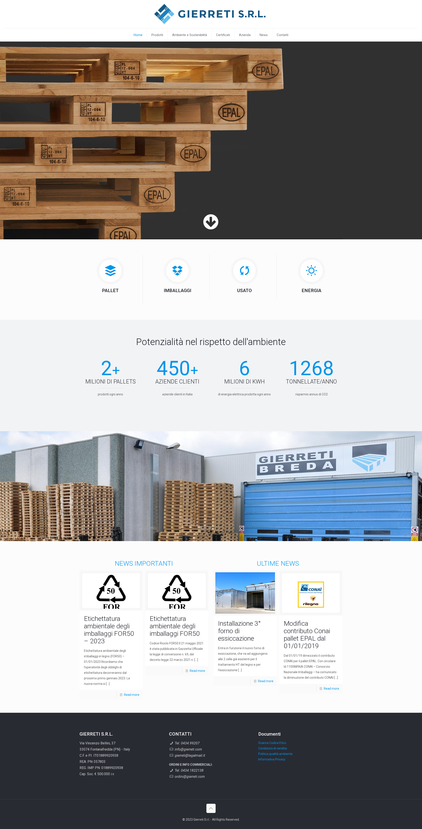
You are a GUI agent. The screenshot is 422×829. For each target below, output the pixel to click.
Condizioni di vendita (272, 748)
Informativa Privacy (271, 759)
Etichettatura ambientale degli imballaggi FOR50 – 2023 (109, 630)
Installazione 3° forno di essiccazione (239, 631)
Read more (131, 694)
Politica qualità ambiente (275, 754)
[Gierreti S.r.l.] (210, 14)
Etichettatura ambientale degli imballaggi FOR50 (175, 626)
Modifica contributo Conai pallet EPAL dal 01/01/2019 (307, 635)
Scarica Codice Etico (272, 743)
